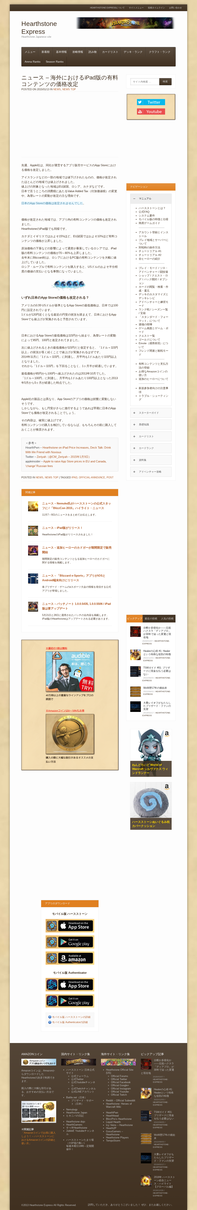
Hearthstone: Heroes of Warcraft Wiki (119, 1105)
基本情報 (61, 51)
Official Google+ (120, 1085)
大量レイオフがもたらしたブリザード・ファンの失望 (157, 706)
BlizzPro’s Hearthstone (119, 1118)
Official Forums (119, 1076)
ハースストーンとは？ (152, 208)
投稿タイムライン (156, 8)
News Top (69, 89)
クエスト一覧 (147, 335)
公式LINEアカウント (82, 1091)
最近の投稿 (151, 618)
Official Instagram (121, 1088)
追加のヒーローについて (153, 378)
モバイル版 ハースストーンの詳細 (71, 1017)
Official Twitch (119, 1094)
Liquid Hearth (113, 1122)
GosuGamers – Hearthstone (114, 1133)
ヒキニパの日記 (75, 1115)
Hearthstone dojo (75, 1121)
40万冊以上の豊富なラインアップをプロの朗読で (69, 697)
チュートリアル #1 (150, 251)
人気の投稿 (167, 618)
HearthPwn (112, 1112)
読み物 (92, 51)
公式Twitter (77, 1079)
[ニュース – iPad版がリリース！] (33, 535)
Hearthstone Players (117, 1137)
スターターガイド (149, 412)
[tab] (151, 199)
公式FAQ (144, 211)
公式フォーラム (80, 1076)
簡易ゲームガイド (149, 223)
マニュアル (145, 198)
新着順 (46, 51)
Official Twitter (119, 1079)
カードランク (146, 448)
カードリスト (110, 51)
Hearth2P (111, 1128)
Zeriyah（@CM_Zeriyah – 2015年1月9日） (64, 456)
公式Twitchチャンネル (83, 1088)
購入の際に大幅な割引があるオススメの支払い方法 (69, 759)
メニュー (30, 51)
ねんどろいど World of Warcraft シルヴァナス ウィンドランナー (150, 768)
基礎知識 (144, 424)
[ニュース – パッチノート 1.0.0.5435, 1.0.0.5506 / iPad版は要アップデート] (33, 611)
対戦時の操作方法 (149, 247)
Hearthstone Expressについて (107, 8)
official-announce (92, 477)
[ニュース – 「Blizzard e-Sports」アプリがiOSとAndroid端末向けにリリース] (33, 583)
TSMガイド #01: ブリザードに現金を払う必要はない (157, 671)
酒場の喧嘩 (145, 324)
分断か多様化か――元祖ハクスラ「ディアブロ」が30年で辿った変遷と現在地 (157, 632)
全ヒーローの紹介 (149, 258)
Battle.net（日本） (76, 1097)
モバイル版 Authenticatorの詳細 (70, 1022)
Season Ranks (54, 61)
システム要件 (147, 215)
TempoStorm (113, 1140)
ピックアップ (134, 618)
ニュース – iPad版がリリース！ (62, 527)
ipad (74, 477)
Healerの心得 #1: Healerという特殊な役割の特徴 (157, 653)
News (57, 89)
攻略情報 (77, 51)
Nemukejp (71, 1109)
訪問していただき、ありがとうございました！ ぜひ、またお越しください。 (131, 1204)
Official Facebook (121, 1082)
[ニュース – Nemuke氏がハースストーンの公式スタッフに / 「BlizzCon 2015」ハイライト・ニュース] (33, 510)
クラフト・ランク (159, 51)
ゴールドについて (149, 339)
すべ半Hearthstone (76, 1127)
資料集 (142, 460)
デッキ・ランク (133, 51)
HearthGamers (74, 1124)
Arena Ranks (32, 61)
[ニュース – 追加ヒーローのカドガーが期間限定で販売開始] (33, 554)
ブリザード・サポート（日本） (82, 1102)
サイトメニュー (136, 8)
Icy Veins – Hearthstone (119, 1125)
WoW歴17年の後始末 (155, 687)
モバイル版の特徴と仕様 (153, 219)
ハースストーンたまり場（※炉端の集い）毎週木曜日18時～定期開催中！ (80, 1144)
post (110, 477)
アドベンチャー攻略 (150, 471)
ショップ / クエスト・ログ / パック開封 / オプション (153, 279)
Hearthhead (112, 1115)
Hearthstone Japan (76, 1112)
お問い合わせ (175, 8)
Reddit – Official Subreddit (120, 1100)
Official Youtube (120, 1091)
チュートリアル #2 (150, 254)
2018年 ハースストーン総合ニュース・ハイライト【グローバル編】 (164, 1182)
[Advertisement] (69, 124)
